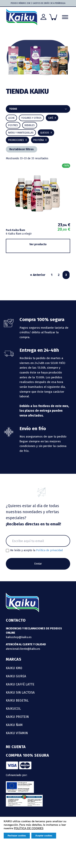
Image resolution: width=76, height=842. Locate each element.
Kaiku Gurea (16, 676)
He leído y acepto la (36, 550)
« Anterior (37, 275)
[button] (30, 125)
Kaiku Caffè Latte (20, 684)
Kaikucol (13, 708)
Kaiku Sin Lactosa (20, 692)
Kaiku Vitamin (17, 733)
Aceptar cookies (43, 835)
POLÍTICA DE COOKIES (28, 828)
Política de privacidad (49, 550)
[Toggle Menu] (65, 17)
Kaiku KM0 (14, 668)
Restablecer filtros (21, 149)
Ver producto (38, 244)
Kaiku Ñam (14, 725)
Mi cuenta (16, 746)
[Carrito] (53, 17)
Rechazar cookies (17, 835)
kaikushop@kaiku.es (19, 637)
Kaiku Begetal (17, 700)
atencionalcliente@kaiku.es (23, 649)
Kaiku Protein (17, 717)
